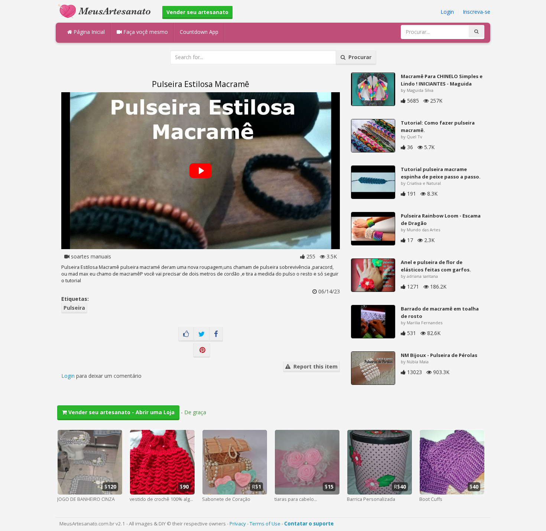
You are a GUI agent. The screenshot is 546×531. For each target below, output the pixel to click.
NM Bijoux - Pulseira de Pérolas (439, 355)
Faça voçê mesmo (145, 31)
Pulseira (74, 307)
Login (447, 11)
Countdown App (199, 31)
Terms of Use (265, 523)
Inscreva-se (476, 11)
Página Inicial (88, 31)
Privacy (238, 523)
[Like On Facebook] (186, 334)
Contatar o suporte (309, 523)
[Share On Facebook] (216, 334)
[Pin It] (201, 350)
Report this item (314, 366)
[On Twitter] (201, 334)
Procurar (358, 57)
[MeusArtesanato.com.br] (106, 10)
